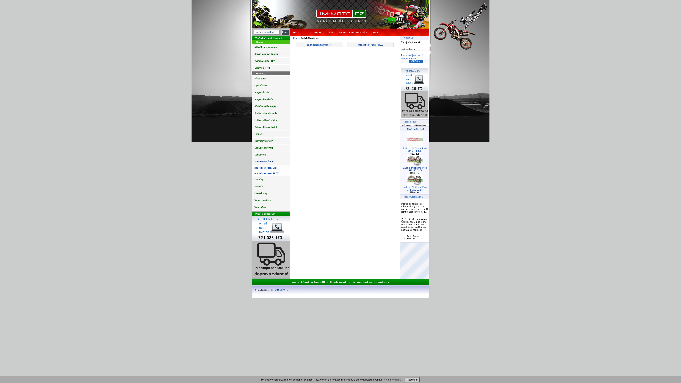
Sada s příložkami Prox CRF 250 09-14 (415, 188)
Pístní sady (260, 78)
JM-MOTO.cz (282, 290)
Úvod (296, 33)
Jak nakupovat (383, 282)
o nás (330, 33)
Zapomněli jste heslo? (412, 55)
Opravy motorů (262, 68)
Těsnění (258, 134)
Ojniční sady (260, 85)
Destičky (259, 179)
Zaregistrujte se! (409, 58)
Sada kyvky (260, 155)
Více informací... (393, 379)
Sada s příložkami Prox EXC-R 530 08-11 (415, 149)
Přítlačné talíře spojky (265, 106)
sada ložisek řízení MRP (264, 168)
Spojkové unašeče (263, 99)
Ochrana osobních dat (362, 282)
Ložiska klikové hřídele (266, 120)
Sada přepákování (263, 148)
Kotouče (258, 186)
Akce (375, 33)
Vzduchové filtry (262, 200)
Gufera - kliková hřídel (265, 127)
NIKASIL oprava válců (265, 47)
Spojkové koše (261, 92)
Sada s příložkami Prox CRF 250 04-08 (415, 169)
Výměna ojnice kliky (264, 61)
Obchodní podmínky (338, 282)
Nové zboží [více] (415, 129)
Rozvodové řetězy (263, 141)
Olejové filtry (260, 193)
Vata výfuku (260, 207)
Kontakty (316, 33)
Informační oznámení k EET (313, 282)
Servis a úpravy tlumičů (266, 54)
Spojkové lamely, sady (265, 113)
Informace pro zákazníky (353, 33)
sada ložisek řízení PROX (265, 173)
